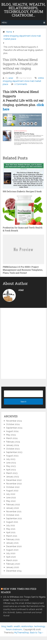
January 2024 (12, 445)
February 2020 (13, 564)
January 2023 (12, 476)
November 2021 (13, 511)
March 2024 (12, 438)
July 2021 (10, 525)
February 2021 (13, 539)
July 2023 (10, 459)
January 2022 (12, 508)
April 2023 (11, 469)
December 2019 (13, 571)
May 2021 (10, 529)
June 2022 (11, 497)
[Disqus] (23, 344)
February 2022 (13, 504)
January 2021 (12, 543)
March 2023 (11, 473)
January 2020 (12, 567)
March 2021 (11, 536)
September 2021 (14, 518)
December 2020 (14, 546)
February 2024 (13, 442)
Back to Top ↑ (36, 632)
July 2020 (10, 553)
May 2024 (11, 435)
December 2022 (14, 480)
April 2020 (11, 557)
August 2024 (12, 431)
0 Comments (20, 84)
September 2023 (14, 452)
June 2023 (11, 462)
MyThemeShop (21, 632)
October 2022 (13, 487)
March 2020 (12, 560)
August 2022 (12, 490)
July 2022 (10, 494)
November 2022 (14, 483)
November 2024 (14, 421)
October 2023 (13, 449)
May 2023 (11, 466)
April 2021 (10, 532)
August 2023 (12, 455)
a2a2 (10, 78)
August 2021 (12, 522)
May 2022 (11, 501)
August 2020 (12, 550)
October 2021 (12, 515)
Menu (4, 23)
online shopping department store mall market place (23, 81)
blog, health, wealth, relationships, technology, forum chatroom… (23, 10)
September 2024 (14, 428)
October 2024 (13, 424)
